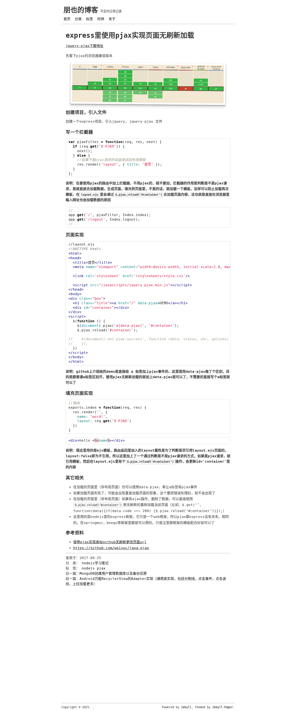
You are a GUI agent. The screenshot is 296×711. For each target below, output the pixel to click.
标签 (89, 19)
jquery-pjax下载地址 (84, 46)
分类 (78, 19)
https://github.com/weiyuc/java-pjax (111, 548)
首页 (66, 19)
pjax (101, 568)
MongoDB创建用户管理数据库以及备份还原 (113, 573)
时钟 (100, 19)
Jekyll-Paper (222, 707)
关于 (112, 19)
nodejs (88, 568)
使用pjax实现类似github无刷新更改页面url (109, 542)
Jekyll (186, 707)
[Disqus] (148, 641)
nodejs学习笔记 (95, 563)
